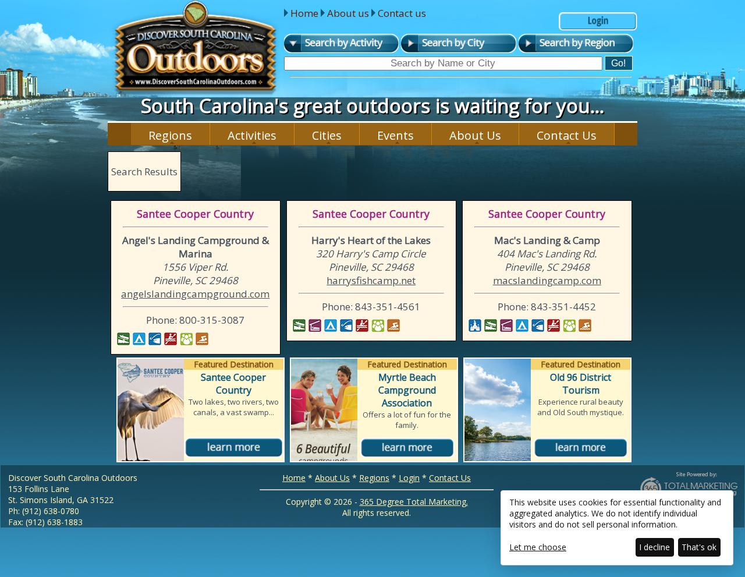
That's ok (699, 547)
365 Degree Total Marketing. (414, 501)
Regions (170, 135)
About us (348, 13)
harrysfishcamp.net (371, 280)
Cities (327, 135)
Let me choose (537, 547)
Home (304, 13)
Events (395, 135)
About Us (475, 135)
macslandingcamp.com (547, 280)
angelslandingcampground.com (195, 293)
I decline (654, 547)
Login (409, 477)
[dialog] (617, 527)
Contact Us (567, 135)
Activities (252, 135)
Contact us (402, 13)
